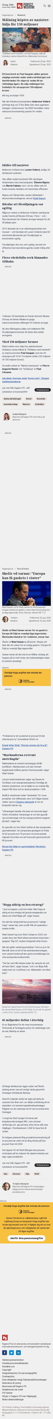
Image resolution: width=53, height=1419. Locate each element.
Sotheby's (39, 404)
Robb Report (39, 198)
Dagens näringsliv (25, 802)
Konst (29, 399)
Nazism (26, 404)
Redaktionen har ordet (12, 1389)
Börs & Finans (23, 569)
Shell (37, 1174)
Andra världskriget (12, 399)
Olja (27, 1174)
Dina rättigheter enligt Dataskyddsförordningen (24, 1379)
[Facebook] (4, 1352)
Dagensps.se (7, 15)
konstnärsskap (10, 404)
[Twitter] (11, 1352)
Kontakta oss (8, 1366)
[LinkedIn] (18, 1352)
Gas (5, 1174)
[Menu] (49, 6)
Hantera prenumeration (13, 1360)
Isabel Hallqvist (19, 414)
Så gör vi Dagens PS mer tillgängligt (19, 1396)
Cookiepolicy (8, 1376)
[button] (26, 991)
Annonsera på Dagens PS (14, 1386)
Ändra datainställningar (13, 1399)
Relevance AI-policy (11, 1383)
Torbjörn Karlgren (21, 1184)
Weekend (21, 15)
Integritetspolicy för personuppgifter (19, 1373)
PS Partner (7, 1393)
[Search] (44, 6)
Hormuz (16, 1174)
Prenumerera (43, 390)
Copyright (6, 1370)
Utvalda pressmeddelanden (15, 1363)
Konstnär (41, 399)
